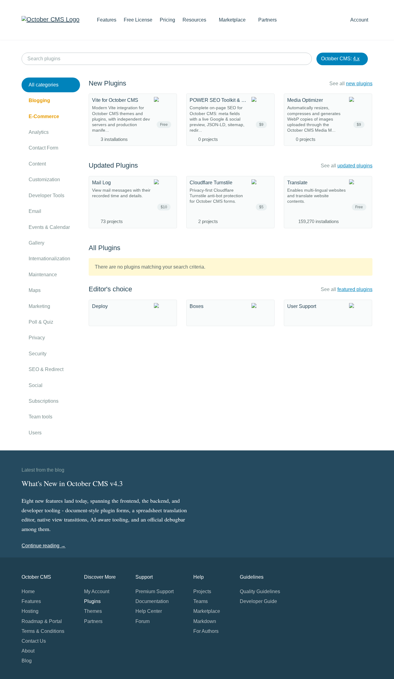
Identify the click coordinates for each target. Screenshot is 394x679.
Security (37, 353)
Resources (195, 19)
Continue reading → (44, 545)
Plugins (92, 601)
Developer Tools (46, 195)
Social (35, 385)
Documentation (152, 601)
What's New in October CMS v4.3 (72, 483)
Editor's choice (110, 289)
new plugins (359, 83)
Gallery (36, 243)
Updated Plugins (113, 165)
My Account (96, 591)
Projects (202, 591)
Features (106, 19)
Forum (142, 621)
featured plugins (354, 289)
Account (359, 19)
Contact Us (34, 641)
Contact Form (43, 147)
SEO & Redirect (46, 369)
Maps (35, 290)
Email (35, 211)
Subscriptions (43, 401)
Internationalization (49, 258)
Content (37, 163)
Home (28, 591)
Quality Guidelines (260, 591)
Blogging (39, 100)
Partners (267, 19)
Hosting (30, 611)
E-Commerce (44, 116)
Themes (93, 611)
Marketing (39, 306)
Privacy (37, 337)
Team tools (40, 416)
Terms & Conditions (43, 631)
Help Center (148, 611)
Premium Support (154, 591)
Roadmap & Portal (42, 621)
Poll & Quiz (41, 322)
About (28, 650)
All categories (43, 84)
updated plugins (354, 165)
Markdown (204, 621)
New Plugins (107, 83)
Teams (200, 601)
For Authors (206, 631)
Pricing (167, 19)
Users (35, 432)
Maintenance (43, 274)
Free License (138, 19)
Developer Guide (258, 601)
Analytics (39, 132)
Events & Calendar (49, 227)
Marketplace (233, 19)
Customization (44, 179)
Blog (27, 660)
